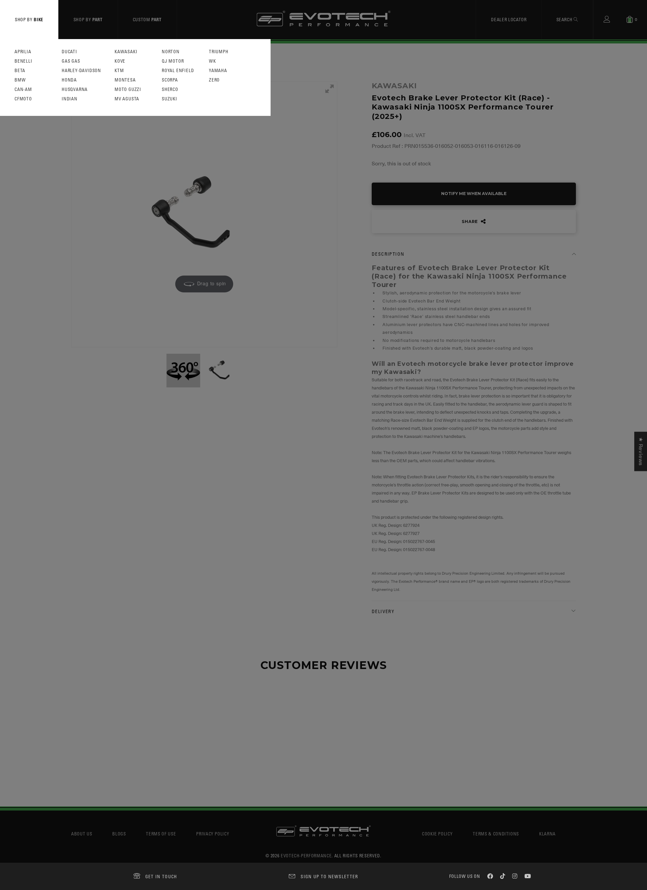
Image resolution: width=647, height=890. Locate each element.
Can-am (23, 89)
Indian (70, 98)
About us (81, 833)
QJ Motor (173, 61)
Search (565, 19)
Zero (214, 80)
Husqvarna (75, 89)
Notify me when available (473, 193)
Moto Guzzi (128, 89)
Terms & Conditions (496, 833)
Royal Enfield (178, 70)
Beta (19, 70)
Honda (69, 80)
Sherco (170, 89)
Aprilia (22, 51)
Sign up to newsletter (329, 876)
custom (147, 19)
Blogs (119, 833)
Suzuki (169, 98)
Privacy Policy (212, 833)
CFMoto (23, 98)
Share (470, 221)
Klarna (547, 833)
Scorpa (170, 80)
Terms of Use (161, 833)
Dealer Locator (508, 19)
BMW (20, 80)
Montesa (125, 80)
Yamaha (218, 70)
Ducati (69, 51)
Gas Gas (71, 61)
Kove (120, 61)
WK (212, 61)
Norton (171, 51)
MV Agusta (127, 98)
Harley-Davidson (81, 70)
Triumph (218, 51)
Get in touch (161, 876)
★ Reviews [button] (640, 451)
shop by (29, 19)
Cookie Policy (437, 833)
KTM (119, 70)
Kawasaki (126, 51)
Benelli (23, 61)
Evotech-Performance (306, 855)
